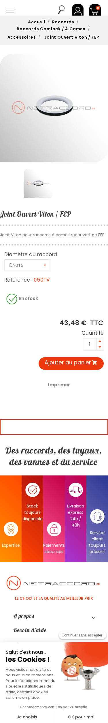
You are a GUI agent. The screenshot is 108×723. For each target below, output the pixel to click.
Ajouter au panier (71, 362)
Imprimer (59, 385)
